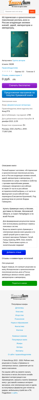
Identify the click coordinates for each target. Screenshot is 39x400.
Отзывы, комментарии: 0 (12, 75)
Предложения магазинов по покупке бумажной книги (19, 94)
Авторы (19, 347)
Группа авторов (18, 60)
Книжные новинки (19, 336)
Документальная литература (18, 105)
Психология (19, 319)
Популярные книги (19, 340)
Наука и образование (19, 323)
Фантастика (19, 326)
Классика (19, 312)
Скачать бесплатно (19, 85)
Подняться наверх (19, 283)
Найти (32, 11)
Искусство (19, 315)
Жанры (19, 343)
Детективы (19, 308)
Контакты (19, 351)
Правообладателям (10, 68)
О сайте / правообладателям (19, 354)
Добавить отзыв (14, 252)
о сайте (14, 393)
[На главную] (19, 3)
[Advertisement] (19, 149)
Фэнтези (19, 330)
